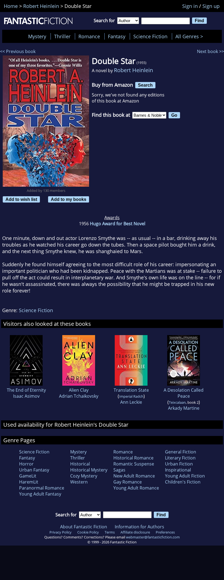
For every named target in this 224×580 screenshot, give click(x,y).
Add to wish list (21, 199)
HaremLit (28, 482)
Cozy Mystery (83, 476)
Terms (110, 532)
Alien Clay (79, 390)
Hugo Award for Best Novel (117, 224)
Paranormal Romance (41, 488)
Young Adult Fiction (185, 476)
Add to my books (68, 199)
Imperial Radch (131, 396)
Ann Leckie (131, 402)
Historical (80, 464)
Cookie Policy (88, 532)
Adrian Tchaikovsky (78, 396)
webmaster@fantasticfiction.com (153, 537)
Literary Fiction (180, 458)
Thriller (62, 36)
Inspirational (178, 470)
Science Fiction (150, 36)
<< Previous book (18, 51)
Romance (89, 36)
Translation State (131, 390)
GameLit (27, 476)
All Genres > (190, 36)
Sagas (119, 470)
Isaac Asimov (26, 396)
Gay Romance (127, 482)
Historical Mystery (88, 470)
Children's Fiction (183, 482)
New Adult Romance (134, 476)
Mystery (37, 36)
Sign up (211, 6)
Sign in (190, 6)
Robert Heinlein (133, 70)
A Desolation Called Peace (184, 393)
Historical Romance (133, 458)
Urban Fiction (179, 464)
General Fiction (180, 452)
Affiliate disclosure (135, 532)
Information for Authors (139, 527)
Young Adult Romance (136, 488)
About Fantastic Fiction (83, 527)
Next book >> (210, 51)
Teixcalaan (177, 402)
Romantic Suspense (133, 464)
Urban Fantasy (34, 470)
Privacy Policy (60, 532)
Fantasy (116, 36)
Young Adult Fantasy (40, 494)
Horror (26, 464)
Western (79, 482)
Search (145, 85)
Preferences (165, 532)
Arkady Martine (183, 408)
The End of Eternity (26, 390)
